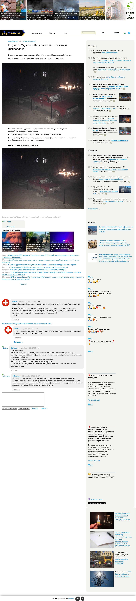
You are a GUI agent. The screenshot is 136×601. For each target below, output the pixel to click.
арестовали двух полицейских (111, 179)
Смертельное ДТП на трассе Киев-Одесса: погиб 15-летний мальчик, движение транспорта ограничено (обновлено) (40, 256)
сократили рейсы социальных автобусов (114, 70)
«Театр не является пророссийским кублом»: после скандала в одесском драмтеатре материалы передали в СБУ (114, 243)
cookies (71, 599)
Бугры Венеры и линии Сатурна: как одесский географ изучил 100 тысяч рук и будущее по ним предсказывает (12, 16)
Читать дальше (94, 400)
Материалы (37, 33)
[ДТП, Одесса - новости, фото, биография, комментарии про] (4, 221)
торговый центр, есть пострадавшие (105, 132)
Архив (52, 33)
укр (103, 33)
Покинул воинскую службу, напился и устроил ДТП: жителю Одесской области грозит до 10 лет (61, 247)
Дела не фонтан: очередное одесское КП (109, 167)
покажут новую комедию (113, 201)
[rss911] (5, 306)
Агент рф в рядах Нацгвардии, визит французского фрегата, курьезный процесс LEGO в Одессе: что (111, 157)
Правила (35, 408)
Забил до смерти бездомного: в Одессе (108, 106)
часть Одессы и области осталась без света (109, 78)
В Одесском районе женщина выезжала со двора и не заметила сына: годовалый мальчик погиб (37, 247)
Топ (65, 33)
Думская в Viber (97, 499)
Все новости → (94, 209)
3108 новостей (10, 227)
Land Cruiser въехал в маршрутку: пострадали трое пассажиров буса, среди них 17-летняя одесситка (40, 261)
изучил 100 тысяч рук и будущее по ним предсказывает (110, 87)
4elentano (16, 376)
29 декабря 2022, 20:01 (27, 348)
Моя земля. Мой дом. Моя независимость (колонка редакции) (92, 18)
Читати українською (29, 41)
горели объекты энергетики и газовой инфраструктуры (105, 120)
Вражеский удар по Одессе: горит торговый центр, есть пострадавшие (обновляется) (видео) (65, 16)
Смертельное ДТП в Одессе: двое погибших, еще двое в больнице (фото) (39, 267)
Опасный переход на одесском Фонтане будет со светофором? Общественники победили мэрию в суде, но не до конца (41, 273)
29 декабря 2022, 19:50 (27, 301)
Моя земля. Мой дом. (102, 140)
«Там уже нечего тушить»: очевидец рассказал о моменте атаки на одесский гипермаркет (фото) (39, 17)
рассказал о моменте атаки (102, 97)
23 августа (92, 150)
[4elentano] (6, 376)
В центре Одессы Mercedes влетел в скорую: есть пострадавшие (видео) (38, 270)
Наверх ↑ (23, 284)
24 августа (92, 46)
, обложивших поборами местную (110, 180)
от (105, 171)
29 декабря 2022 (13, 41)
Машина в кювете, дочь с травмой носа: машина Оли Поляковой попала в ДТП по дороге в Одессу (12, 247)
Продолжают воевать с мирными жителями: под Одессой (103, 189)
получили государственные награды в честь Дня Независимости (112, 61)
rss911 (14, 301)
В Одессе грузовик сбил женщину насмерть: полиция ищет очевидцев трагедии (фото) (42, 265)
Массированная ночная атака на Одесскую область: (106, 117)
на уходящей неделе (111, 162)
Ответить (15, 319)
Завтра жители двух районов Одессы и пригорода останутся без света (122, 516)
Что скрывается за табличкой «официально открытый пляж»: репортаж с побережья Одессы (116, 229)
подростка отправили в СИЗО (104, 108)
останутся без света (110, 53)
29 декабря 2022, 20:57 (31, 376)
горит (95, 130)
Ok (77, 599)
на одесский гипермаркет (105, 100)
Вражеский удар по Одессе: (104, 128)
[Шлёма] (5, 348)
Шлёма (14, 348)
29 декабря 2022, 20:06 (30, 329)
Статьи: (92, 222)
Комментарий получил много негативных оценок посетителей (26, 324)
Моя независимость (119, 140)
